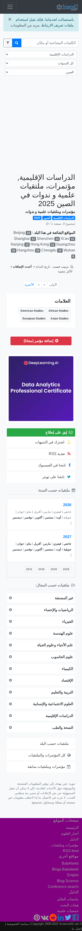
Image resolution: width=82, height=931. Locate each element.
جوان (20, 543)
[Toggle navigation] (10, 6)
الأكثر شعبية (65, 271)
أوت (58, 517)
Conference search (63, 887)
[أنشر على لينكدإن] (61, 919)
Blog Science (68, 881)
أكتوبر (38, 517)
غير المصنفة (64, 598)
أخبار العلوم (70, 833)
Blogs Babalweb (65, 869)
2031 (29, 569)
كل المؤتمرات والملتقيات (47, 755)
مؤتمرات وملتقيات (65, 845)
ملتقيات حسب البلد (54, 743)
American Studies (32, 310)
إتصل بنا (77, 928)
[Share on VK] (45, 919)
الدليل (74, 839)
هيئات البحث (69, 905)
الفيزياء (67, 621)
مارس (47, 543)
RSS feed (71, 851)
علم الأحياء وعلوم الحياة (55, 645)
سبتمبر (49, 517)
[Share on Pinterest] (37, 919)
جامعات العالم (68, 899)
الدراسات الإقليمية (59, 716)
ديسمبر (17, 517)
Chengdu (51, 250)
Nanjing (20, 244)
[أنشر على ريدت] (53, 919)
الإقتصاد (67, 680)
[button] (7, 43)
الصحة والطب (62, 728)
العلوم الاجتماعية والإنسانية (53, 704)
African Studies (59, 310)
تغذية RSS (57, 454)
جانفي (67, 543)
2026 (67, 505)
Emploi (73, 875)
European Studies (34, 318)
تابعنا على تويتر (53, 477)
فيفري (57, 543)
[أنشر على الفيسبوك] (75, 919)
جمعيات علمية (68, 911)
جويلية (67, 549)
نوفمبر (28, 517)
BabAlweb (70, 863)
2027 (67, 537)
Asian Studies (60, 318)
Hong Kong (42, 244)
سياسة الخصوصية (18, 924)
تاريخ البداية (43, 266)
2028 (66, 569)
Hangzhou (28, 250)
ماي (28, 543)
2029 (54, 569)
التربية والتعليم (62, 692)
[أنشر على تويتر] (68, 919)
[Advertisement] (41, 128)
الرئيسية (72, 827)
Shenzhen (48, 239)
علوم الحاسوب (62, 657)
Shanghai (24, 239)
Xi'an (67, 239)
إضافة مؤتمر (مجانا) (39, 341)
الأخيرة (29, 284)
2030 (41, 569)
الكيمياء (67, 669)
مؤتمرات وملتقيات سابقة (46, 767)
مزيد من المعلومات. (25, 25)
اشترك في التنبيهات (50, 442)
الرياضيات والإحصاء (58, 610)
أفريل (37, 543)
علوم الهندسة (63, 633)
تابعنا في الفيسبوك (52, 465)
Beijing (21, 233)
